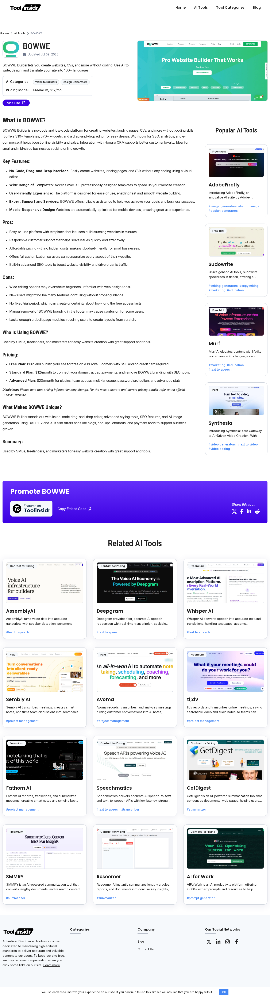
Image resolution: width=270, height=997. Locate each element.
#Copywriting (249, 285)
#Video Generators (222, 444)
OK (224, 992)
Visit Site (13, 103)
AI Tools (19, 33)
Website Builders (46, 82)
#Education (235, 290)
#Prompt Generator (201, 898)
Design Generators (75, 82)
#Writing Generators (223, 285)
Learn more (51, 965)
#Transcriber (130, 809)
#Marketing (217, 290)
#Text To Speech (220, 369)
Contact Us (146, 949)
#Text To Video (248, 444)
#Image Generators (223, 206)
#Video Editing (219, 449)
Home (4, 33)
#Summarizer (196, 809)
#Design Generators (223, 210)
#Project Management (22, 721)
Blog (141, 941)
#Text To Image (248, 206)
